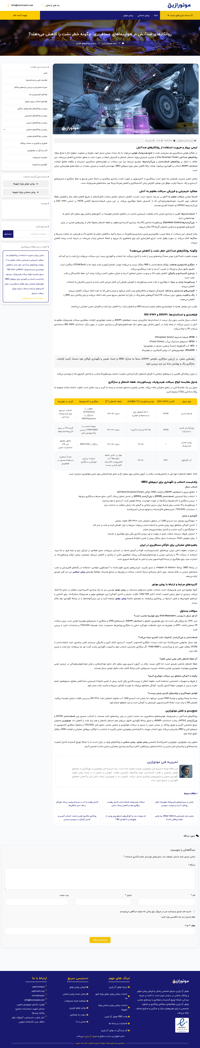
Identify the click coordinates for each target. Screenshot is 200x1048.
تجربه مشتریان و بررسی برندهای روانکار (30, 87)
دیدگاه (191, 865)
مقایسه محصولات (39, 157)
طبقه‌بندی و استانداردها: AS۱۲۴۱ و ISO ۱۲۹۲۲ (25, 269)
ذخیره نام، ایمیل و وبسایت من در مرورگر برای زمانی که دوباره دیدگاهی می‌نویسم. (155, 911)
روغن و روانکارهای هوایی (37, 136)
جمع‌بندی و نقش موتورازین (33, 298)
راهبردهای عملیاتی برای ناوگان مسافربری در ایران (24, 284)
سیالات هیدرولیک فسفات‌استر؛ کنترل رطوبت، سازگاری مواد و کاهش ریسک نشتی (126, 804)
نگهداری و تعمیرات (39, 164)
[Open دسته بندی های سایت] (168, 15)
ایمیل (128, 895)
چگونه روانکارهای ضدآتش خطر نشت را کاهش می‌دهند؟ (24, 265)
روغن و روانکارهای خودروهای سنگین (32, 108)
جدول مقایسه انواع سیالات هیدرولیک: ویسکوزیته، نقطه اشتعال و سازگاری (24, 274)
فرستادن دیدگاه (100, 940)
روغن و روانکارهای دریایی (36, 122)
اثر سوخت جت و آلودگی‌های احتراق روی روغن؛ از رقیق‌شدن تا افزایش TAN (126, 818)
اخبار (45, 73)
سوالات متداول (38, 293)
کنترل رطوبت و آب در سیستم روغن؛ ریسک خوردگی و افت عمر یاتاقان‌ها (77, 804)
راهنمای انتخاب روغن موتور (36, 101)
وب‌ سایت (64, 895)
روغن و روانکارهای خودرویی (36, 115)
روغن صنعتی (79, 571)
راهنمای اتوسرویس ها (38, 94)
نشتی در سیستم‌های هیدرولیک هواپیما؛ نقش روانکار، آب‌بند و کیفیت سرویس (174, 804)
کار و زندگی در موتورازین (37, 150)
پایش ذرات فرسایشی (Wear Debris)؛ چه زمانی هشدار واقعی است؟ (174, 818)
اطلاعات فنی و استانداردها (36, 80)
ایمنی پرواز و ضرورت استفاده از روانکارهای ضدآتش (24, 255)
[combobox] (31, 234)
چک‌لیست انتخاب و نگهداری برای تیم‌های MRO (24, 279)
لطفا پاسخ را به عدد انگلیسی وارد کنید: (178, 917)
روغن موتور (120, 598)
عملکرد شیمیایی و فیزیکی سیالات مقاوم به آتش (24, 260)
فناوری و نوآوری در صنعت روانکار (33, 143)
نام (193, 895)
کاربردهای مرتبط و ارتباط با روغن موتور (28, 288)
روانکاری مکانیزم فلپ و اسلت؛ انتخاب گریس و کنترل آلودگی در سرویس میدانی (77, 818)
